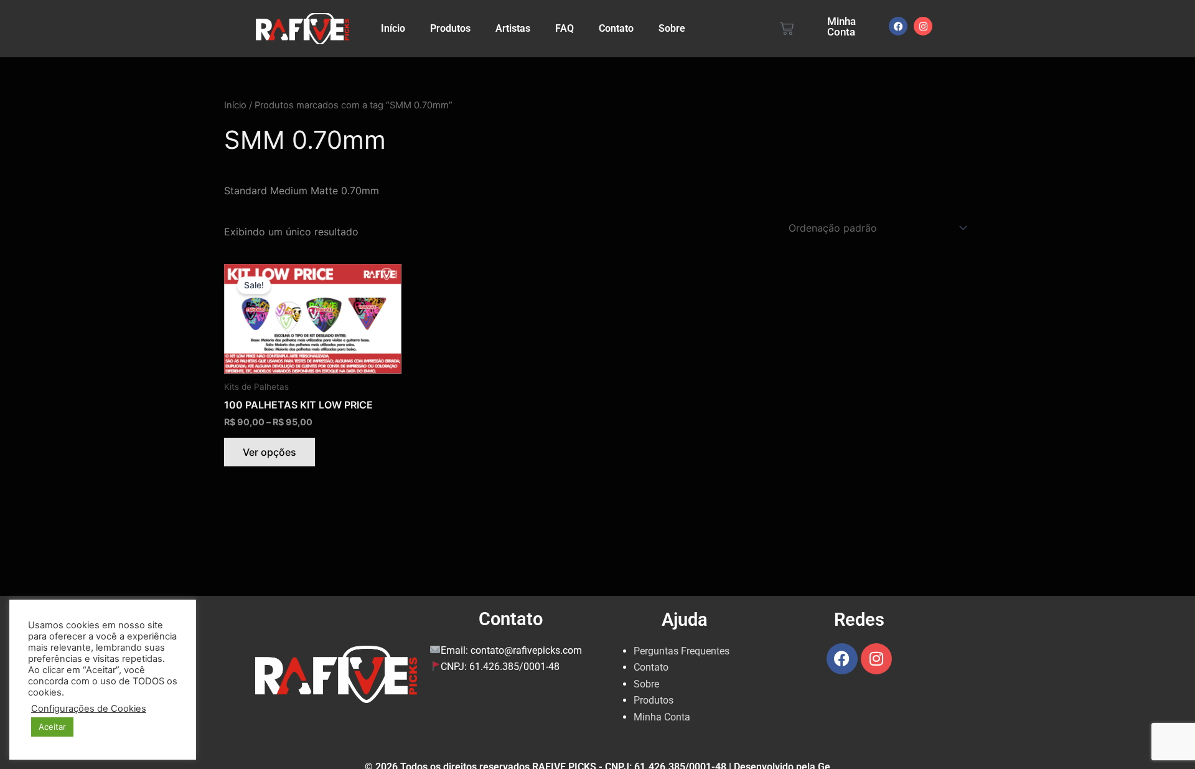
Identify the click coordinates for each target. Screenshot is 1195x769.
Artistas (512, 28)
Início (393, 28)
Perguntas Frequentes (681, 651)
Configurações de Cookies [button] (88, 708)
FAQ (564, 28)
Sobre (671, 28)
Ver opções (269, 452)
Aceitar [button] (52, 727)
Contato (616, 28)
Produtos (450, 28)
